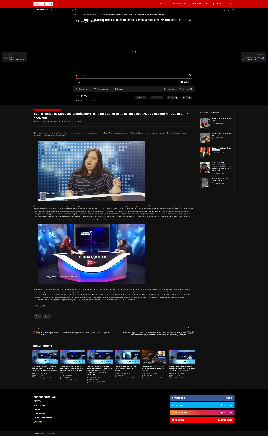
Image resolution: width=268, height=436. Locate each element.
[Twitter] (220, 10)
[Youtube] (224, 10)
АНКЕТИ (231, 4)
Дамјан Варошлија (41, 373)
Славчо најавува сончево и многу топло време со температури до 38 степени (154, 369)
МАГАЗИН (39, 413)
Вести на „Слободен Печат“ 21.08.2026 (221, 149)
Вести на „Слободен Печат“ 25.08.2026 (221, 120)
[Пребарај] (232, 10)
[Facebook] (216, 10)
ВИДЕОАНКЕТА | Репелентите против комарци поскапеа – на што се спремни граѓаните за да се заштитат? (221, 167)
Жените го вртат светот (89, 15)
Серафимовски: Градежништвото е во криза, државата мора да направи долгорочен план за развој (182, 369)
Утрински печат (201, 4)
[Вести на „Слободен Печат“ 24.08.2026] (205, 138)
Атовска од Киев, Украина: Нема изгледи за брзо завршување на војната (126, 369)
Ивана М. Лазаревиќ (42, 122)
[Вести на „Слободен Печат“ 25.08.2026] (205, 123)
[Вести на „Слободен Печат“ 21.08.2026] (205, 152)
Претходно (37, 328)
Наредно (191, 328)
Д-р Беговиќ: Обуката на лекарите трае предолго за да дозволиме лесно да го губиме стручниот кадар (44, 369)
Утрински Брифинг (55, 110)
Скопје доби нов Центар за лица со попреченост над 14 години (70, 10)
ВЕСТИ (37, 401)
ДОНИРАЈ (39, 421)
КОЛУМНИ (39, 405)
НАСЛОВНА (164, 4)
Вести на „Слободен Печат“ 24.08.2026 (221, 134)
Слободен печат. (45, 397)
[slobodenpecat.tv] (43, 4)
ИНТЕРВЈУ (218, 4)
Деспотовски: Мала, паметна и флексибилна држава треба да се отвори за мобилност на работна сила (71, 370)
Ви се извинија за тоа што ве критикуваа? (221, 179)
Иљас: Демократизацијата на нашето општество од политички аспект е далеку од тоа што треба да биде (75, 334)
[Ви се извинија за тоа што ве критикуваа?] (205, 183)
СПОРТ (38, 409)
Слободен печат (181, 4)
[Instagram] (228, 10)
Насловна (76, 15)
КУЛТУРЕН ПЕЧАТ (44, 417)
